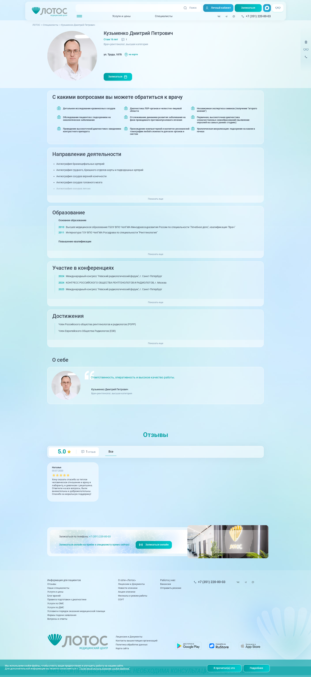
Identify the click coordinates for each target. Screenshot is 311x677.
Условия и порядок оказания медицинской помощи (76, 611)
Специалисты (164, 16)
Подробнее (256, 668)
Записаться (248, 7)
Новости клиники (128, 588)
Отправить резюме (170, 588)
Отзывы (51, 584)
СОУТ (121, 599)
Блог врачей (54, 595)
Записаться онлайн (157, 544)
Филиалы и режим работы (132, 595)
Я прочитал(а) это (224, 668)
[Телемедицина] (306, 44)
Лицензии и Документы (131, 584)
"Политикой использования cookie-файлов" (104, 668)
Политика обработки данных (131, 644)
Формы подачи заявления (61, 615)
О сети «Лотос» (127, 580)
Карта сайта (122, 648)
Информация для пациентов (64, 580)
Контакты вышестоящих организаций (136, 640)
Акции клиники (126, 591)
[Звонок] (306, 59)
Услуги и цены (121, 16)
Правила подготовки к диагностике (66, 599)
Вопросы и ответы (57, 619)
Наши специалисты (58, 588)
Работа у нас (167, 580)
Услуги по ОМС (55, 603)
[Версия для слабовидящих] (306, 49)
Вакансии (165, 584)
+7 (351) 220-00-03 (100, 536)
